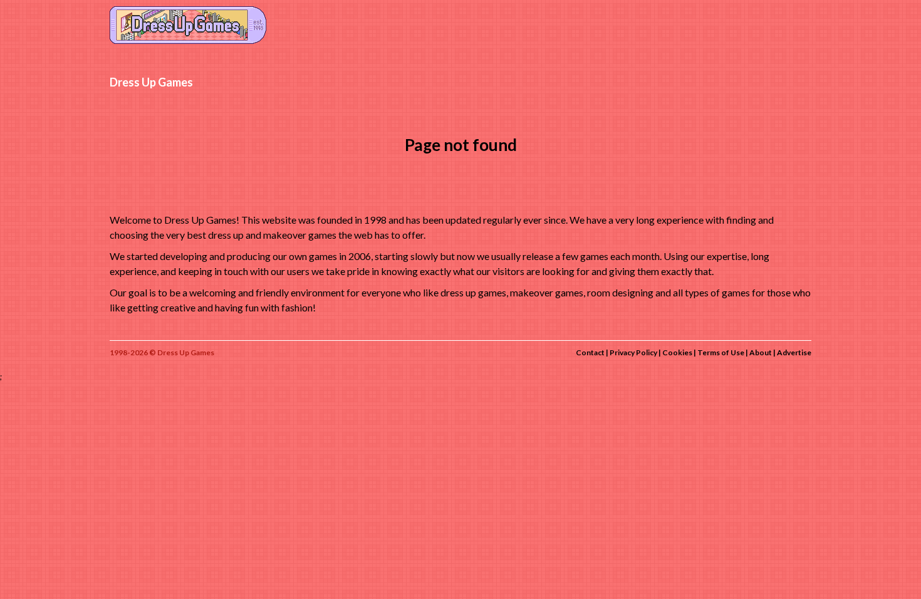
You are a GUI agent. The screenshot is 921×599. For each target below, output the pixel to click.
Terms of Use (720, 352)
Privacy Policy (633, 352)
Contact (590, 352)
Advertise (794, 352)
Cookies (677, 352)
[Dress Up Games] (188, 24)
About (760, 352)
